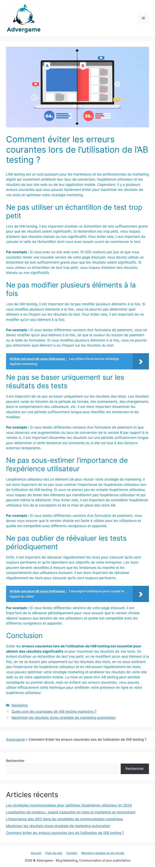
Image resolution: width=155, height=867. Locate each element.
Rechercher (15, 761)
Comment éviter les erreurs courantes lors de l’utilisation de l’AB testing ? (65, 833)
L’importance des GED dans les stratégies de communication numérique (64, 819)
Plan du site (53, 853)
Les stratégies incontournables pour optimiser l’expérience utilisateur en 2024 (69, 805)
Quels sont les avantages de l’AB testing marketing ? (54, 712)
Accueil (36, 853)
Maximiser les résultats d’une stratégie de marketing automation (64, 718)
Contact (71, 853)
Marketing (20, 705)
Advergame (15, 739)
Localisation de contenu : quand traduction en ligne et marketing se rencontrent (70, 812)
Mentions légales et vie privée (102, 853)
